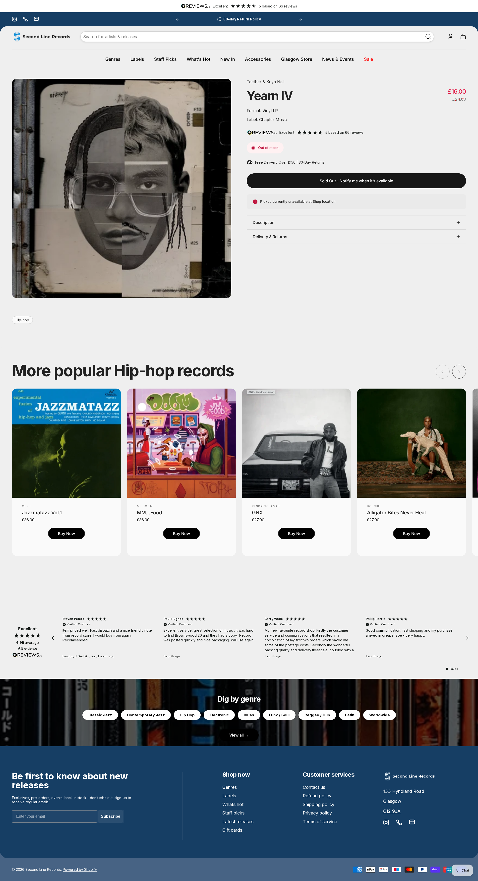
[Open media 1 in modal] (121, 188)
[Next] (300, 19)
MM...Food (149, 513)
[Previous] (177, 19)
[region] (260, 638)
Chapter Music (272, 119)
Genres (229, 787)
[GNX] (296, 443)
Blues (249, 715)
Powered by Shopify (80, 869)
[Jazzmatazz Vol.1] (66, 443)
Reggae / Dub (317, 715)
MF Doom (145, 506)
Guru (26, 506)
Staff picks (233, 812)
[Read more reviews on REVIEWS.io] (27, 655)
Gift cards (232, 830)
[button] (53, 638)
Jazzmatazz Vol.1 (42, 513)
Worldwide (379, 715)
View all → (239, 735)
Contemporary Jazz (146, 715)
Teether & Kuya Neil (265, 81)
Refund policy (317, 795)
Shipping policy (318, 804)
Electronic (219, 715)
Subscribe (110, 816)
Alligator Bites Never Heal (396, 513)
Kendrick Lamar (266, 506)
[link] (403, 791)
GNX (257, 513)
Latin (349, 715)
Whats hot (232, 804)
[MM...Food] (181, 443)
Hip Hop (187, 715)
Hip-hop (22, 320)
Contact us (314, 787)
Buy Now (66, 533)
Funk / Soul (279, 715)
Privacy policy (317, 812)
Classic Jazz (100, 715)
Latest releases (237, 821)
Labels (229, 795)
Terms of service (320, 821)
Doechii (373, 506)
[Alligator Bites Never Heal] (411, 443)
